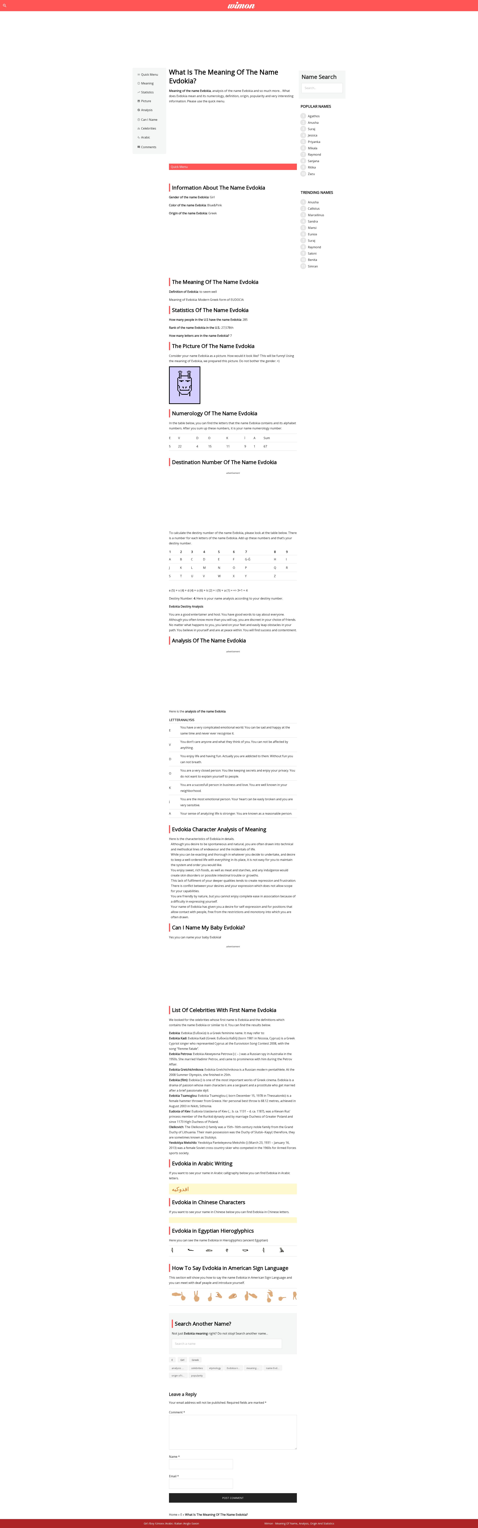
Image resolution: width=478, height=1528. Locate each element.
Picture (144, 101)
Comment (177, 1412)
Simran (313, 266)
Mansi (312, 228)
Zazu (311, 174)
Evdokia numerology (235, 1368)
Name (174, 1457)
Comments (146, 147)
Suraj (311, 129)
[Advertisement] (239, 40)
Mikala (312, 148)
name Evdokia (274, 1368)
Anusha (313, 123)
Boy (151, 1523)
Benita (312, 260)
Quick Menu (147, 74)
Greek (195, 1360)
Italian (178, 1523)
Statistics (145, 92)
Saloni (312, 253)
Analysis (145, 110)
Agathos (314, 116)
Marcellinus (316, 215)
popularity (197, 1375)
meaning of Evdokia (254, 1368)
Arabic (143, 137)
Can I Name (147, 120)
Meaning (145, 83)
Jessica (312, 135)
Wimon (268, 1523)
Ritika (312, 167)
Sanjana (313, 161)
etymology (215, 1368)
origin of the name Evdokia (180, 1375)
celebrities (197, 1368)
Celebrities (146, 128)
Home (173, 1515)
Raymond (314, 154)
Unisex (160, 1523)
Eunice (312, 234)
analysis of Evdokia (180, 1368)
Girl (182, 1360)
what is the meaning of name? (239, 5)
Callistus (314, 208)
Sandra (313, 221)
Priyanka (314, 142)
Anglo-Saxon (191, 1523)
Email (174, 1476)
